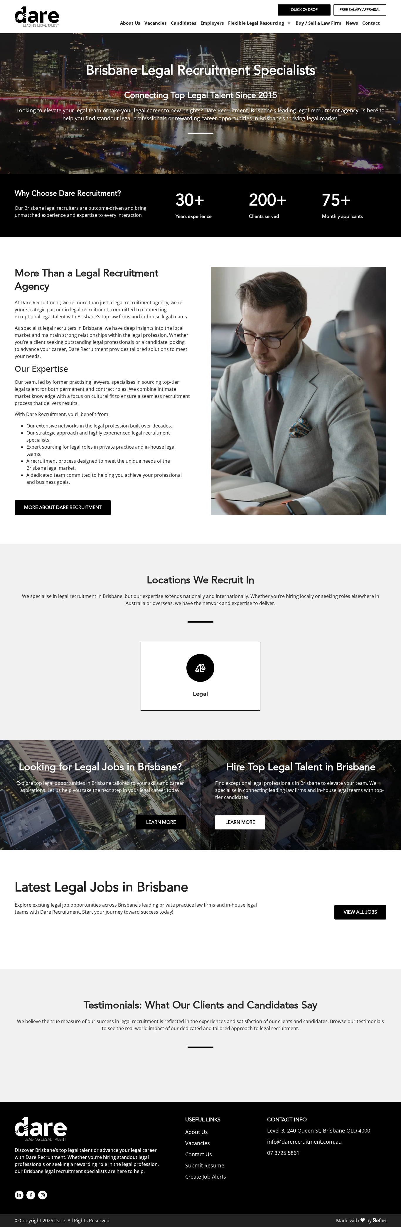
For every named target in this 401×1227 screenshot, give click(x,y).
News (352, 23)
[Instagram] (42, 1195)
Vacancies (155, 23)
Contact (371, 23)
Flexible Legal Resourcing (256, 23)
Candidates (183, 23)
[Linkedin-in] (19, 1195)
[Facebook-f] (30, 1195)
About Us (130, 23)
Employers (212, 23)
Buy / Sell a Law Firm (318, 23)
